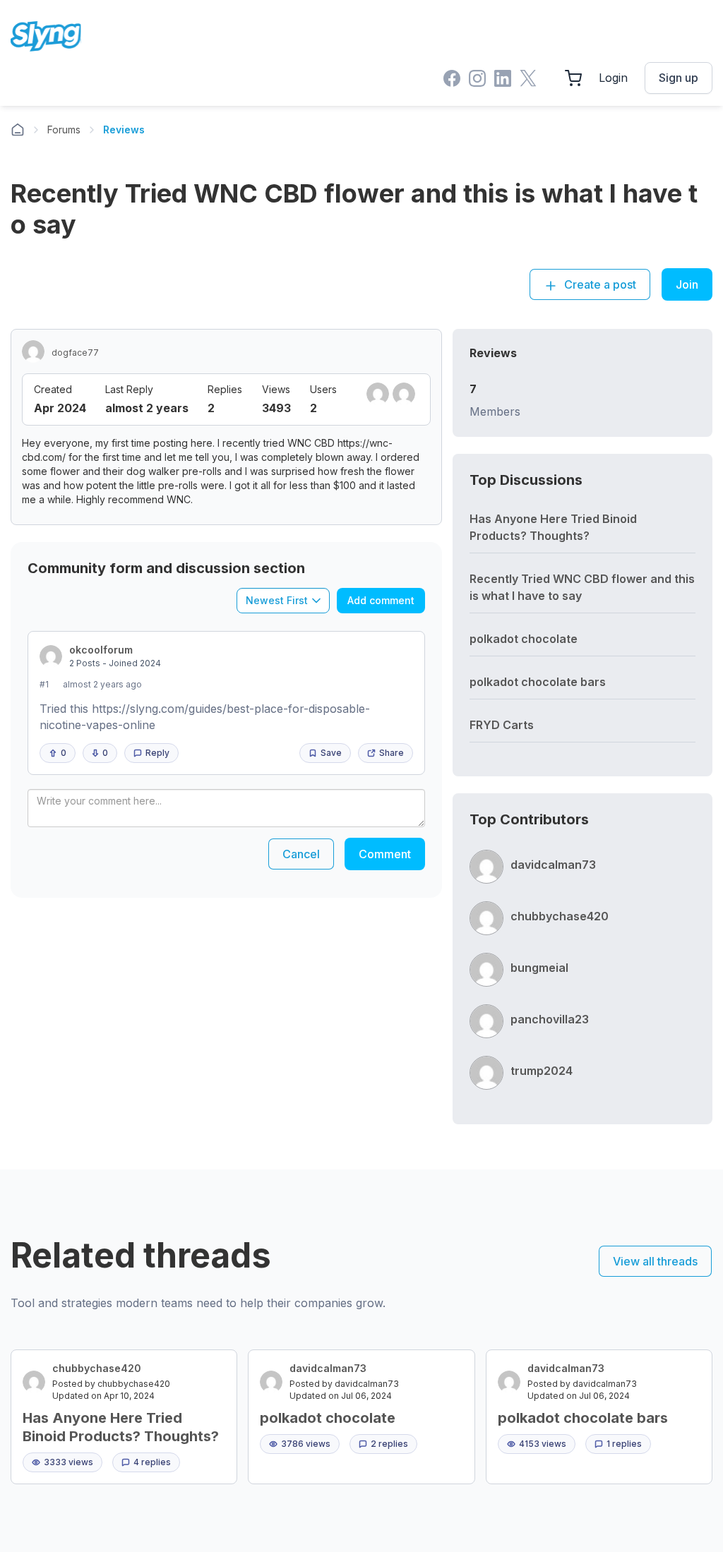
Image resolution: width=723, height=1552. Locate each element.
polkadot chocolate (524, 639)
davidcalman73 (553, 865)
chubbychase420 (559, 916)
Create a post (598, 284)
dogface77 (75, 352)
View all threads (655, 1261)
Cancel (301, 854)
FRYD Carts (502, 725)
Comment (385, 854)
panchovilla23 (549, 1019)
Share (391, 752)
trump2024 (541, 1071)
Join (687, 284)
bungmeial (539, 968)
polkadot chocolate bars (538, 682)
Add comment (380, 600)
